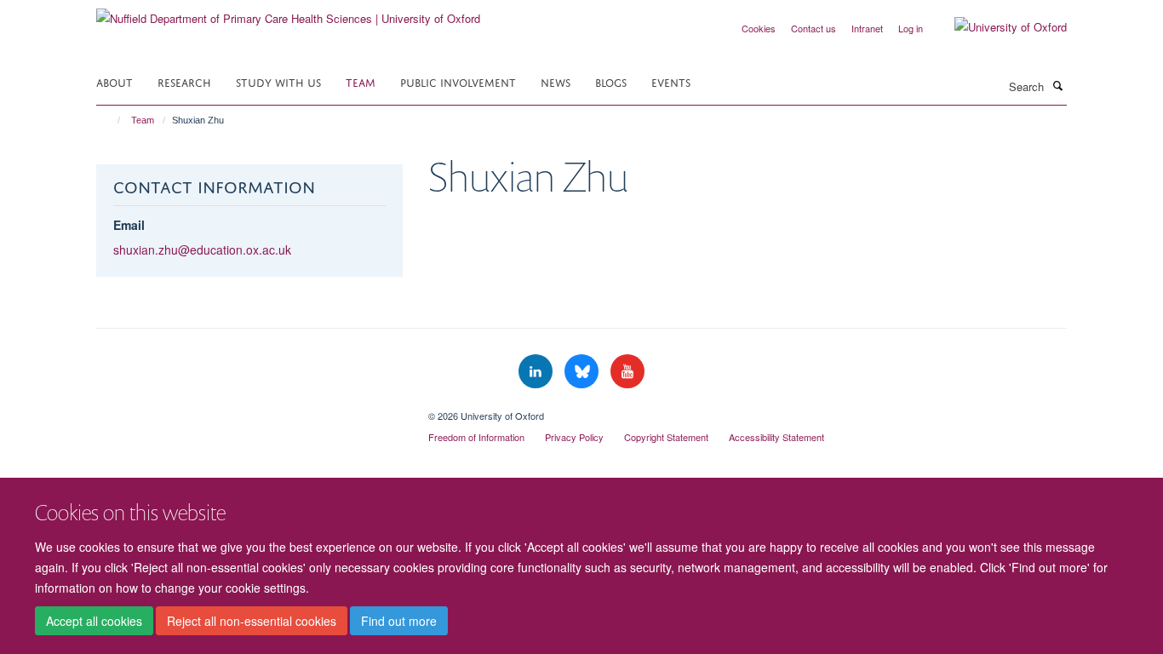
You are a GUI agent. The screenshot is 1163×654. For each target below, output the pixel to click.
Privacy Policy (574, 437)
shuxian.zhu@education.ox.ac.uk (202, 249)
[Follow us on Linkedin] (537, 372)
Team (360, 81)
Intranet (867, 28)
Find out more (399, 620)
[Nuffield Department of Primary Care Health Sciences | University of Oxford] (288, 12)
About (114, 81)
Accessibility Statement (776, 437)
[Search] (1057, 85)
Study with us (278, 81)
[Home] (111, 120)
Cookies (759, 28)
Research (184, 81)
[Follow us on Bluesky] (583, 372)
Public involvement (458, 81)
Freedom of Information (476, 437)
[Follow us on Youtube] (627, 372)
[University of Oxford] (998, 27)
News (555, 81)
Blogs (611, 81)
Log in (910, 28)
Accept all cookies (94, 620)
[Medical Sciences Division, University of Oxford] (249, 409)
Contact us (813, 28)
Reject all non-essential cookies (251, 620)
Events (670, 81)
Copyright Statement (666, 437)
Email (129, 224)
